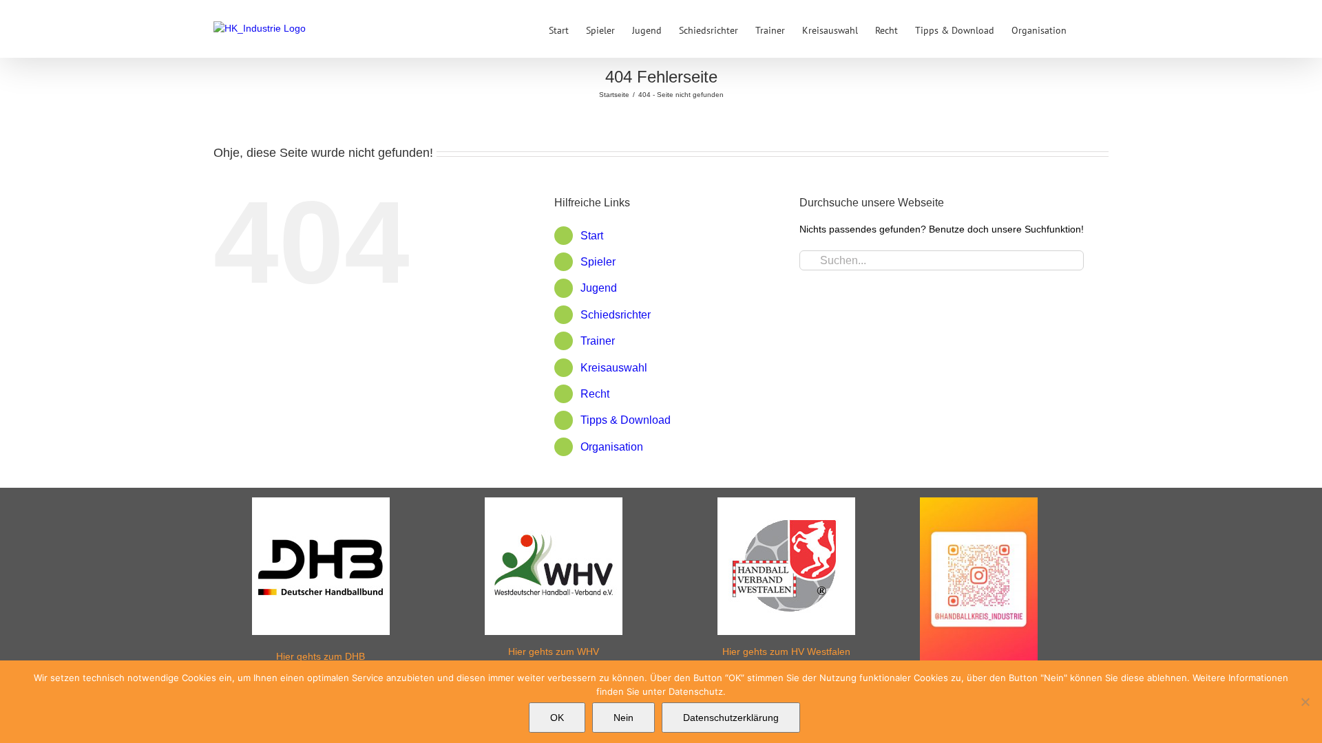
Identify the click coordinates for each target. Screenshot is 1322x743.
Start (591, 235)
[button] (1087, 29)
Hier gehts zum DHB (320, 656)
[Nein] (1305, 702)
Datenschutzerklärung (731, 717)
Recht (594, 394)
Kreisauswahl (613, 368)
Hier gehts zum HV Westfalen (786, 651)
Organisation (611, 447)
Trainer (597, 341)
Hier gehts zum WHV (553, 651)
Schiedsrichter (615, 315)
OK (557, 717)
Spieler (598, 262)
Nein (623, 717)
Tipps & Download (625, 420)
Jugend (598, 288)
